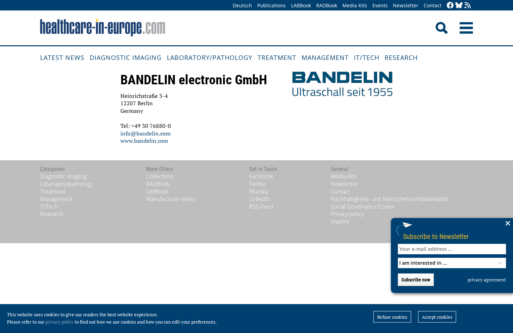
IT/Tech (366, 57)
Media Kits (354, 5)
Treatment (277, 57)
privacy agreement (487, 280)
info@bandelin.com (145, 133)
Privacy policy (347, 214)
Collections (159, 176)
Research (401, 57)
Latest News (62, 57)
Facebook (261, 176)
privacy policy (59, 322)
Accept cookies (437, 317)
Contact (432, 5)
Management (325, 57)
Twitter (257, 184)
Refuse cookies (392, 317)
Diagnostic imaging (126, 57)
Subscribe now (415, 279)
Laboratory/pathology (209, 57)
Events (380, 5)
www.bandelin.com (144, 141)
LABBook (301, 5)
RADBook (326, 5)
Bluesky (258, 191)
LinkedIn (259, 199)
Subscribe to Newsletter (436, 236)
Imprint (340, 221)
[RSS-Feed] (467, 5)
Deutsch (242, 5)
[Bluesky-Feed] (458, 5)
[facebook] (450, 5)
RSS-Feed (261, 206)
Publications (271, 5)
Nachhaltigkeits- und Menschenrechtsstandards (389, 199)
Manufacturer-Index (170, 199)
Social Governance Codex (362, 206)
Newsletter (405, 5)
